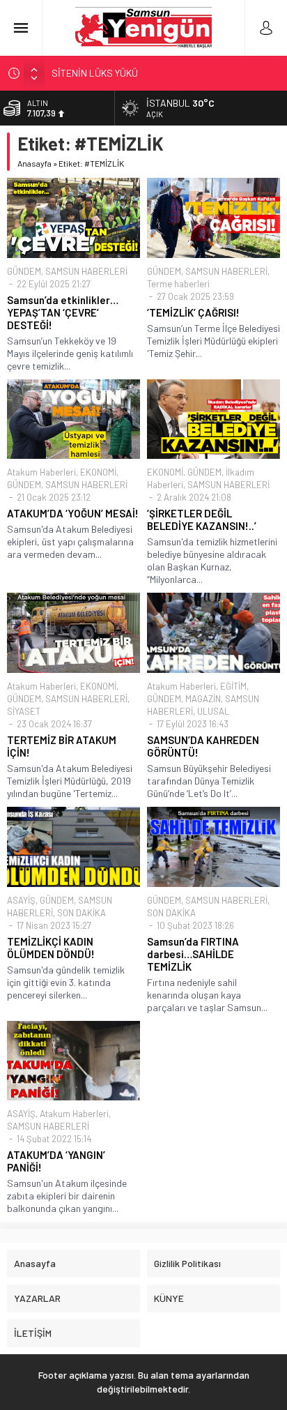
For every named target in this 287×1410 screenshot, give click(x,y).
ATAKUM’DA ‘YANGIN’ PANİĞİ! (56, 1161)
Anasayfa (34, 163)
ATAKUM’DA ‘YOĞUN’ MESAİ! (73, 513)
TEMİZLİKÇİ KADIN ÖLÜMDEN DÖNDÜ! (51, 947)
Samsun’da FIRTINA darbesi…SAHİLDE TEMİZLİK (193, 954)
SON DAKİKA (81, 912)
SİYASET (23, 711)
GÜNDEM (24, 271)
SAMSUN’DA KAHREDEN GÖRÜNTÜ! (203, 746)
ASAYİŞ (21, 900)
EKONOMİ (98, 472)
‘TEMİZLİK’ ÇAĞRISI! (193, 312)
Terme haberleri (178, 283)
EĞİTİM (233, 686)
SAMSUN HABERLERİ (86, 271)
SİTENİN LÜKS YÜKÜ (95, 73)
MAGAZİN (203, 698)
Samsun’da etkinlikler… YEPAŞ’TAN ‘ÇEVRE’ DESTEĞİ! (62, 312)
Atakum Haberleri (41, 472)
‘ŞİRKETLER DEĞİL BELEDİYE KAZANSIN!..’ (201, 519)
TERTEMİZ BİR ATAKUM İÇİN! (61, 746)
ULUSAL (213, 711)
